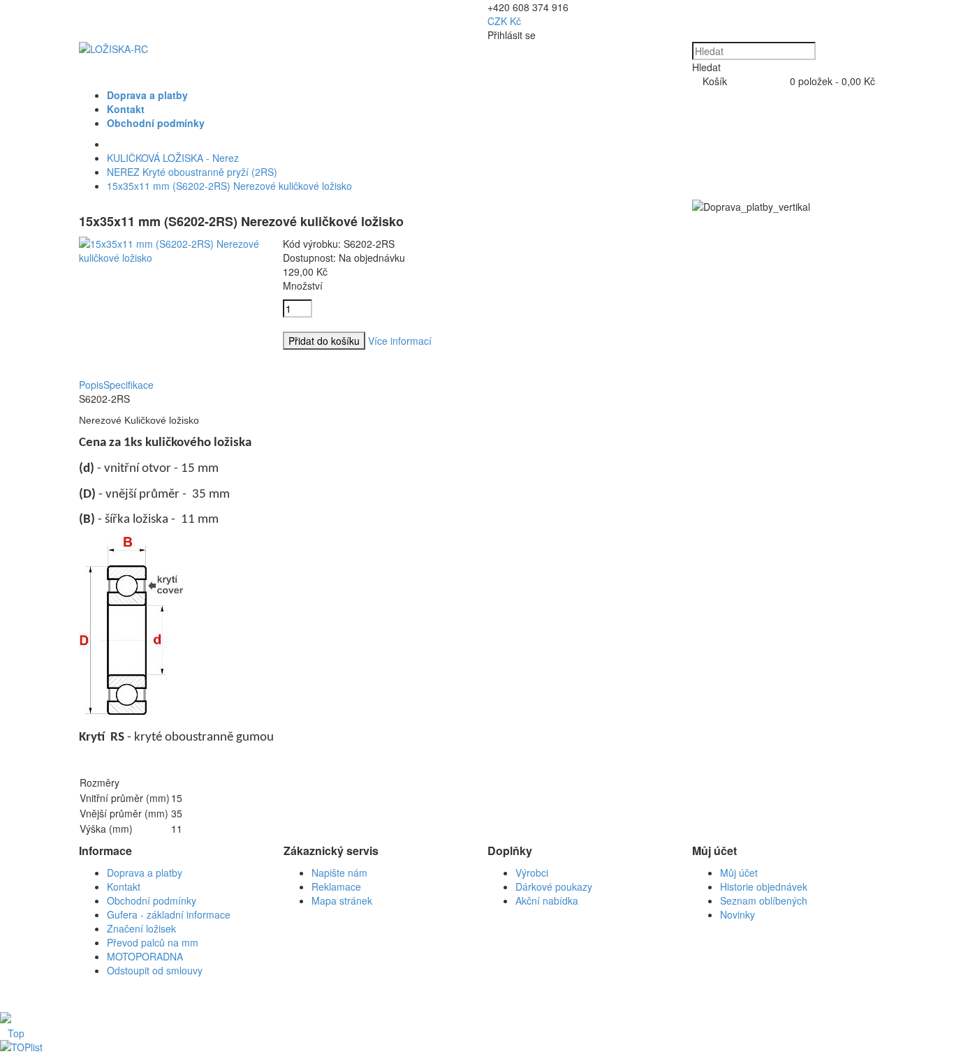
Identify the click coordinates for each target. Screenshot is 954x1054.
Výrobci (531, 872)
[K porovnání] (287, 358)
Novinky (737, 914)
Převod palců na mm (152, 942)
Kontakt (123, 886)
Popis (91, 385)
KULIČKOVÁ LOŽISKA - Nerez (173, 158)
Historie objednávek (763, 886)
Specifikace (128, 385)
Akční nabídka (546, 900)
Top (16, 1033)
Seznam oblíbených (763, 900)
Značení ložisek (141, 928)
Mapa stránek (341, 900)
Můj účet (739, 872)
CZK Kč (504, 21)
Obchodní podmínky (151, 900)
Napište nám (339, 872)
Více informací (400, 341)
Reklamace (336, 886)
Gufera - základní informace (168, 914)
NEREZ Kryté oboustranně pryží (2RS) (192, 172)
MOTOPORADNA (145, 956)
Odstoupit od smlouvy (155, 970)
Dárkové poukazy (553, 886)
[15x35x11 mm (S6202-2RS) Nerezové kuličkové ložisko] (170, 258)
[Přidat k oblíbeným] (287, 372)
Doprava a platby (144, 872)
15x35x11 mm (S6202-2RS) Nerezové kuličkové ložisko (229, 186)
